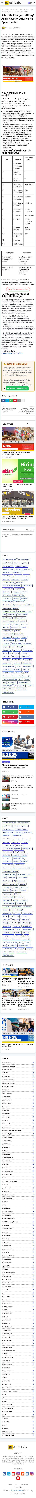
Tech (20, 679)
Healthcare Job (7, 624)
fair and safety (21, 611)
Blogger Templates (17, 1490)
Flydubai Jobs (11, 614)
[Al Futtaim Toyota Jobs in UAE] (6, 797)
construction (19, 582)
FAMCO (30, 611)
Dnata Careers (7, 595)
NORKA (5, 653)
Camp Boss (6, 579)
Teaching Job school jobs (10, 679)
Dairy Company (19, 589)
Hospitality (6, 627)
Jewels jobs (16, 637)
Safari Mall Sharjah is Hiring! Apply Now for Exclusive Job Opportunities (16, 453)
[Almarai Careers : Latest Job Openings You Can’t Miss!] (18, 747)
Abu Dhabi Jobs (7, 563)
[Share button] (23, 400)
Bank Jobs (26, 576)
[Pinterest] (15, 400)
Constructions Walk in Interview (11, 585)
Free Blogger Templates (18, 1493)
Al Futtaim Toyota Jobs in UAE (19, 795)
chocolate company (8, 582)
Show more (30, 424)
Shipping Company (8, 673)
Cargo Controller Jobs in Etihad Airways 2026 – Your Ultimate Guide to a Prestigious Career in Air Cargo (25, 1002)
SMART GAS (19, 673)
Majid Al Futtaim (16, 643)
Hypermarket (10, 9)
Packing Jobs (6, 660)
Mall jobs (5, 647)
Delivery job (15, 592)
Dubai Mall (24, 598)
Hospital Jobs (24, 624)
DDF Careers (6, 592)
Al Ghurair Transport (21, 566)
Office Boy (24, 653)
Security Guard (16, 669)
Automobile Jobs (7, 576)
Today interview (7, 685)
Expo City (15, 608)
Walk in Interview (21, 689)
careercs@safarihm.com (12, 353)
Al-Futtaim (18, 569)
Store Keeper (6, 676)
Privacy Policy (18, 1487)
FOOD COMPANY (22, 614)
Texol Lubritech (12, 682)
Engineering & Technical (19, 605)
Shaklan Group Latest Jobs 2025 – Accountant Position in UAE (17, 485)
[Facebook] (3, 400)
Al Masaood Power (8, 569)
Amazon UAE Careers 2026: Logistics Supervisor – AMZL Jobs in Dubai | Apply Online (26, 980)
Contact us (24, 1485)
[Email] (19, 400)
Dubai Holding (7, 598)
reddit (27, 712)
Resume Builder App (8, 666)
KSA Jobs (24, 637)
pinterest (11, 717)
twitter (28, 707)
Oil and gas (15, 656)
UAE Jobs (21, 685)
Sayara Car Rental (27, 666)
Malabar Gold (27, 643)
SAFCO (18, 666)
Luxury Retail (6, 643)
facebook (11, 707)
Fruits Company (7, 618)
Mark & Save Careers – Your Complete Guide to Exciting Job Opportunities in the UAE (17, 517)
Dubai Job (16, 598)
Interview (17, 631)
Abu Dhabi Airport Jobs (9, 560)
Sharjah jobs (25, 669)
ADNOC (16, 563)
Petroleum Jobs (16, 660)
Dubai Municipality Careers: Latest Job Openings (22, 804)
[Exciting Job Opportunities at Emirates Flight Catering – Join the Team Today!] (6, 778)
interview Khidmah (8, 634)
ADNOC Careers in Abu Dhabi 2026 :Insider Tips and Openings (10, 980)
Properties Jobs (27, 660)
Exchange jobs (7, 608)
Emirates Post (6, 605)
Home (3, 9)
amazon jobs (6, 572)
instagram (11, 722)
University (11, 689)
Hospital (16, 624)
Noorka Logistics (27, 650)
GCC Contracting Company (10, 621)
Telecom (26, 679)
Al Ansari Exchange (8, 566)
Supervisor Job (26, 676)
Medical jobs (20, 647)
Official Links (6, 656)
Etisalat (30, 605)
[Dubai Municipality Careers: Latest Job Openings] (6, 806)
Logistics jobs (20, 640)
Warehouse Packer (8, 692)
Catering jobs (15, 579)
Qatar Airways (7, 663)
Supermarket (16, 676)
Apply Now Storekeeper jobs (18, 289)
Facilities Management (9, 611)
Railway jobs (16, 663)
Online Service (25, 656)
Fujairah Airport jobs (19, 618)
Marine (12, 647)
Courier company (7, 589)
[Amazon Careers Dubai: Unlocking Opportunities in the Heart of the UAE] (6, 788)
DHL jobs (24, 592)
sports (26, 673)
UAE (15, 685)
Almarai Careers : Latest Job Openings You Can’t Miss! (15, 766)
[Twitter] (7, 400)
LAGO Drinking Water (8, 640)
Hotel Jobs (14, 627)
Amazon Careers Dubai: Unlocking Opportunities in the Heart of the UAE (22, 786)
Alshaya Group (28, 569)
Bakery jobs (18, 576)
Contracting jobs (26, 585)
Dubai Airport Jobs (18, 595)
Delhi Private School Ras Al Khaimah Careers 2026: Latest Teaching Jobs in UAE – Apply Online (10, 1002)
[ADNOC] (18, 1030)
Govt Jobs (22, 621)
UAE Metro (29, 685)
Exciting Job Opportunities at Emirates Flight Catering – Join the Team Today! (22, 777)
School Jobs (6, 669)
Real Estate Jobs (27, 663)
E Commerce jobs (8, 601)
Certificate (24, 579)
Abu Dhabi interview (23, 560)
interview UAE (19, 634)
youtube (27, 722)
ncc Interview (16, 650)
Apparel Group (17, 572)
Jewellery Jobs (6, 637)
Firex (4, 614)
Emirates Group (19, 601)
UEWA (4, 689)
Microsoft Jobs (7, 650)
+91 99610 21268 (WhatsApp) (17, 388)
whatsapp (11, 712)
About (16, 1485)
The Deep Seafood (24, 682)
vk (27, 717)
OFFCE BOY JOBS (14, 653)
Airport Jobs (24, 563)
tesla (4, 682)
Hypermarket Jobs (8, 631)
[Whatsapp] (11, 400)
